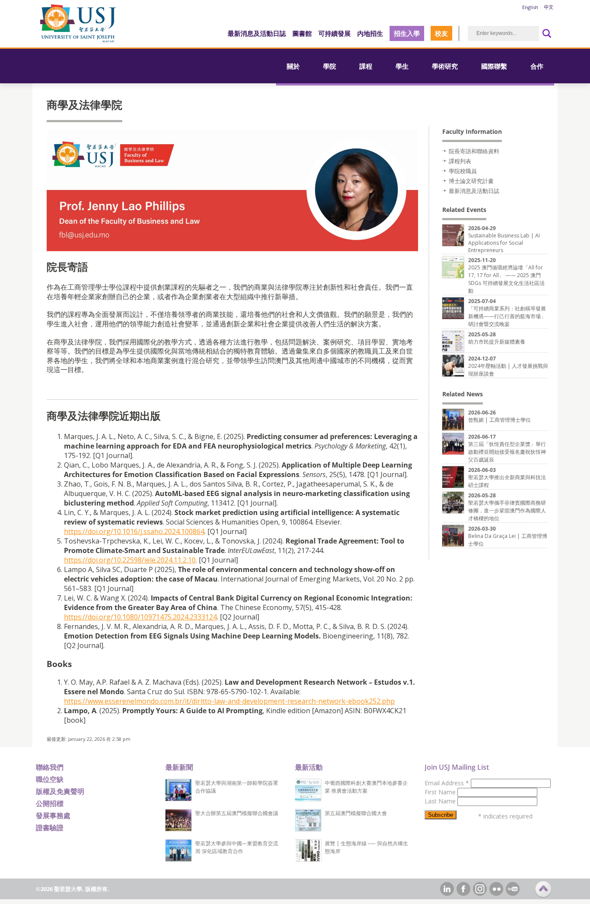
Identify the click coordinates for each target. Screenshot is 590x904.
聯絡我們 (49, 767)
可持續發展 (334, 33)
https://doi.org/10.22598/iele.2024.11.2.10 (130, 560)
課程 (365, 66)
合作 (536, 66)
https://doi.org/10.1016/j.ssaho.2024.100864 (134, 531)
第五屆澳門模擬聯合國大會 (356, 813)
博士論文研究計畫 (471, 181)
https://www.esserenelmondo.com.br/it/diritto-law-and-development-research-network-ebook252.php (229, 701)
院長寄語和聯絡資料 (474, 151)
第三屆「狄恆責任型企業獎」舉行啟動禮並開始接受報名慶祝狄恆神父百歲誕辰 (507, 451)
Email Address (447, 783)
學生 (402, 66)
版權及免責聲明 (60, 791)
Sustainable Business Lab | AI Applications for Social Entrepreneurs (504, 243)
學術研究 (445, 66)
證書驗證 (49, 827)
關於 (293, 66)
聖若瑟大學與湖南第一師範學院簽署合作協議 (236, 786)
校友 (441, 33)
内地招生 (370, 33)
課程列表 (460, 161)
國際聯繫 (494, 66)
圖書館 (302, 33)
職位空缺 (49, 779)
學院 (329, 66)
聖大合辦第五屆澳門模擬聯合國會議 (236, 813)
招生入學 (407, 33)
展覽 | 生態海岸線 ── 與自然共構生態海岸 (366, 847)
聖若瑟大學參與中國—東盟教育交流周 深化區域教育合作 (236, 847)
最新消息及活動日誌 (257, 33)
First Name (441, 792)
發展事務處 (53, 815)
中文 (548, 7)
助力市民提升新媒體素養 (496, 341)
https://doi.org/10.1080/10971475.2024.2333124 (140, 617)
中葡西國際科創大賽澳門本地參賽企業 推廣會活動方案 (366, 786)
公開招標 (49, 803)
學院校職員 (463, 171)
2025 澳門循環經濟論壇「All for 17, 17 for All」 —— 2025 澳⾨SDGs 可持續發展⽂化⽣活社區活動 (506, 279)
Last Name (441, 801)
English (530, 7)
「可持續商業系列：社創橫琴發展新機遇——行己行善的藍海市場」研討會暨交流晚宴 (507, 316)
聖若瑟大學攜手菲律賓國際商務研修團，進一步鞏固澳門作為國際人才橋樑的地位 (507, 510)
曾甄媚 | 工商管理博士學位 (499, 420)
